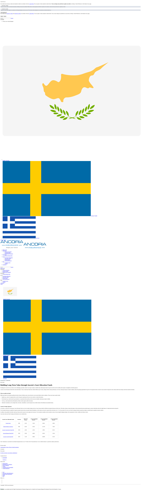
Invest (4, 256)
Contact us (4, 264)
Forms (4, 475)
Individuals (4, 250)
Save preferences (3, 12)
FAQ (3, 472)
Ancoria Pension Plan (8, 255)
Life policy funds (8, 258)
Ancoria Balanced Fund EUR (8, 433)
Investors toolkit (7, 252)
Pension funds (7, 259)
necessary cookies (10, 13)
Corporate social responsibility (8, 467)
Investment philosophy (9, 257)
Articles (6, 263)
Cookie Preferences (6, 468)
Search (12, 18)
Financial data (5, 463)
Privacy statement (6, 465)
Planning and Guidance (9, 253)
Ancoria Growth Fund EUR (8, 436)
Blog (3, 261)
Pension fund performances (7, 474)
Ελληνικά (7, 160)
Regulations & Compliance (7, 464)
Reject (2, 16)
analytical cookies (18, 13)
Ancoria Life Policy (8, 251)
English (4, 160)
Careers (4, 466)
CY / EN (2, 19)
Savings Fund (8, 423)
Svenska (92, 215)
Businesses (4, 254)
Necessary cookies (5, 5)
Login (1, 284)
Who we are (5, 249)
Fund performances (8, 260)
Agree (5, 16)
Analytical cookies (5, 8)
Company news (7, 262)
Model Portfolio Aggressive (8, 426)
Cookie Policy (31, 3)
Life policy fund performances (8, 473)
